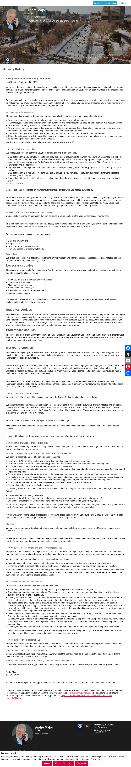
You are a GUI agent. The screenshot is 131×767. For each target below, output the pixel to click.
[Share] (128, 373)
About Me (71, 57)
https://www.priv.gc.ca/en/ (81, 693)
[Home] (11, 60)
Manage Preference (63, 763)
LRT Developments (90, 57)
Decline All (81, 763)
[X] (128, 354)
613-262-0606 (39, 17)
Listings (57, 57)
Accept (47, 763)
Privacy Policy (97, 759)
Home (45, 57)
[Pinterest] (128, 367)
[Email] (128, 360)
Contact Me (109, 57)
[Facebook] (128, 348)
